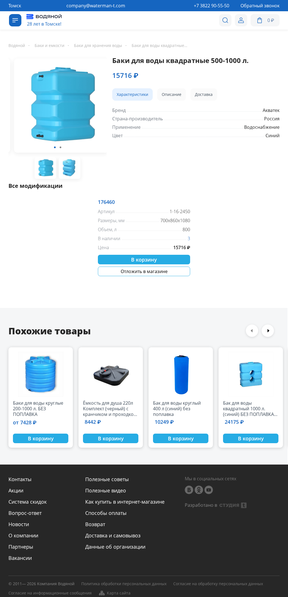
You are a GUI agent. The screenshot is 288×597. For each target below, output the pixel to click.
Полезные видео (105, 490)
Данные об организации (115, 546)
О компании (23, 535)
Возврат (95, 524)
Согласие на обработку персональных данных (218, 584)
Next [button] (268, 331)
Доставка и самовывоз (113, 535)
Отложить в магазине (144, 271)
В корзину (144, 259)
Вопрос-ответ (25, 513)
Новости (18, 524)
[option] (57, 106)
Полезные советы (107, 479)
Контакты (20, 479)
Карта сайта (118, 593)
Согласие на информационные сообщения (50, 593)
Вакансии (20, 558)
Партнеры (20, 546)
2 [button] (60, 147)
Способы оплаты (106, 513)
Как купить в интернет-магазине (125, 501)
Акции (15, 490)
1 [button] (55, 147)
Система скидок (27, 501)
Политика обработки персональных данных (123, 584)
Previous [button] (252, 331)
